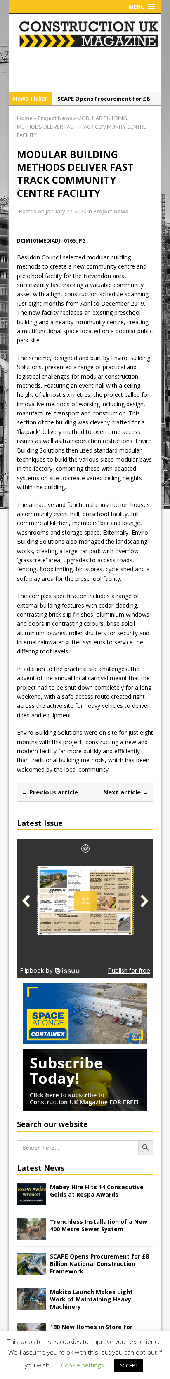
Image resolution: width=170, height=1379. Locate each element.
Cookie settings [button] (82, 1365)
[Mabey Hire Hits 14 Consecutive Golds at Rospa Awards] (31, 1201)
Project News (110, 211)
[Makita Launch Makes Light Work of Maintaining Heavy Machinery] (31, 1305)
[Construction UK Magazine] (89, 46)
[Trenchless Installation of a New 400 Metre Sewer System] (31, 1235)
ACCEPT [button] (128, 1365)
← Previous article (49, 792)
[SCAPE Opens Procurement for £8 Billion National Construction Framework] (31, 1270)
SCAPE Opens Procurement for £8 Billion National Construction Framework (99, 1263)
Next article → (126, 792)
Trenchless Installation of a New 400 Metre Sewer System (98, 1225)
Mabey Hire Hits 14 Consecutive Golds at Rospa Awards (97, 1190)
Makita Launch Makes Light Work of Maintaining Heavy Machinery (91, 1299)
